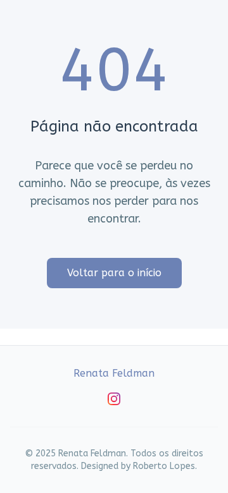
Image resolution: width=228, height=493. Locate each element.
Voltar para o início (114, 273)
